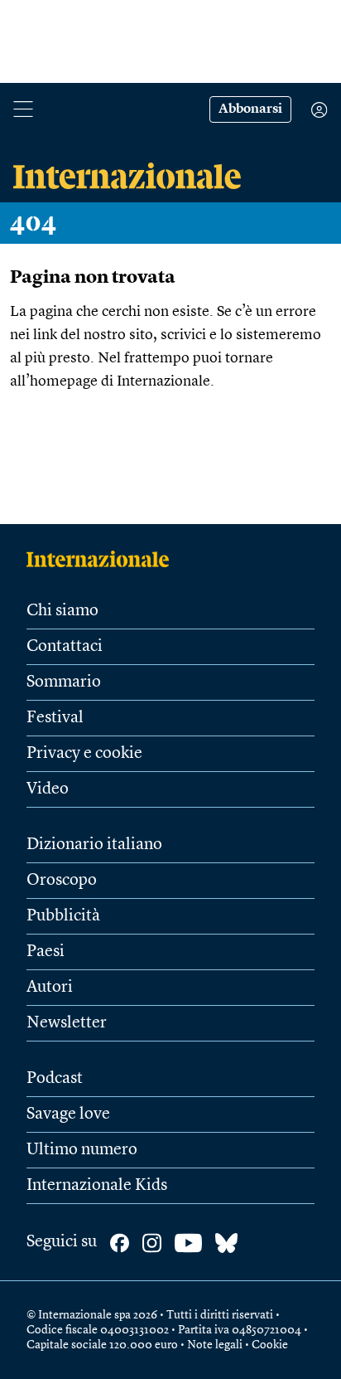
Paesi (45, 952)
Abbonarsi (250, 109)
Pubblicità (63, 916)
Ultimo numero (81, 1150)
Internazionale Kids (96, 1185)
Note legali (215, 1345)
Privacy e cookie (84, 753)
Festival (55, 718)
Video (47, 789)
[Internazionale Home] (103, 559)
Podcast (54, 1079)
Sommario (63, 682)
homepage (64, 381)
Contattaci (64, 647)
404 (33, 223)
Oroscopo (61, 880)
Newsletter (66, 1023)
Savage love (68, 1114)
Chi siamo (62, 611)
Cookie (270, 1345)
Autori (49, 987)
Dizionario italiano (94, 845)
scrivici (183, 335)
